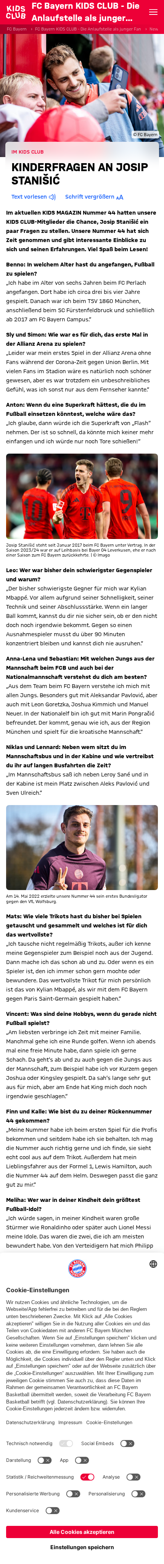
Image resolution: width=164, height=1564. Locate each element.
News (155, 29)
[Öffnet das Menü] (153, 12)
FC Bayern (17, 29)
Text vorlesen (29, 197)
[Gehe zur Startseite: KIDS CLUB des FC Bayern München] (16, 12)
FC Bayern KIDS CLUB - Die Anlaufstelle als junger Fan (88, 29)
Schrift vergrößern (89, 197)
